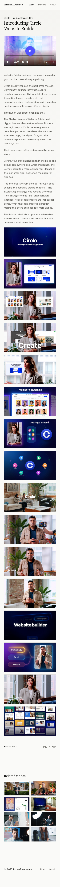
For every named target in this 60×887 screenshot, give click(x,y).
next (54, 746)
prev (45, 746)
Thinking (42, 4)
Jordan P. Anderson (13, 4)
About (53, 4)
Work (31, 4)
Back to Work (10, 746)
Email (42, 869)
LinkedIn (52, 869)
